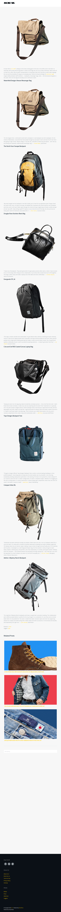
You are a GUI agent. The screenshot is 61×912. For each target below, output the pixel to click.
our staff (13, 68)
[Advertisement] (10, 778)
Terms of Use (7, 878)
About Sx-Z (6, 874)
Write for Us (7, 876)
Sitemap (6, 883)
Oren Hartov (34, 210)
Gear (10, 626)
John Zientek (24, 622)
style (9, 628)
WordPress (21, 907)
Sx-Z (12, 907)
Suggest (6, 898)
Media (5, 891)
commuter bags (50, 74)
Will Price (40, 413)
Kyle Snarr (25, 482)
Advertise (6, 896)
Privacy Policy (7, 880)
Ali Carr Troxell (45, 553)
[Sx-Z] (9, 3)
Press (5, 894)
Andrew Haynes (50, 274)
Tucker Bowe (37, 143)
